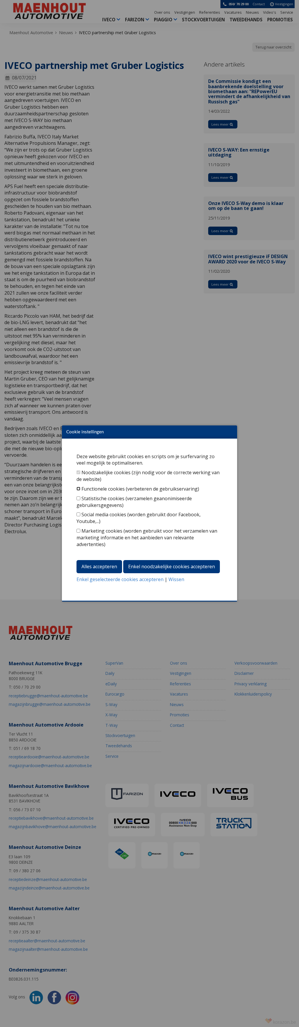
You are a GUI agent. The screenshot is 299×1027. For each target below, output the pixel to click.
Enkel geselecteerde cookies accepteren (120, 579)
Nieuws (252, 12)
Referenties (209, 12)
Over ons (162, 12)
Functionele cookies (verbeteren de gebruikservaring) (140, 489)
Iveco (108, 19)
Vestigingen (184, 12)
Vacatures (233, 12)
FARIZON (134, 19)
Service (286, 12)
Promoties (280, 19)
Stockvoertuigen (203, 19)
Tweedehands (246, 19)
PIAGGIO (163, 19)
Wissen (176, 579)
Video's (269, 12)
